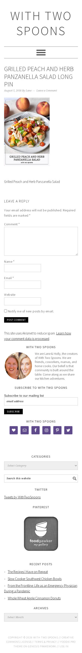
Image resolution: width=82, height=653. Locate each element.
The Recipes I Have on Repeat (28, 572)
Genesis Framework (42, 646)
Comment (12, 224)
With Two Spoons (41, 23)
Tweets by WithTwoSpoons (22, 497)
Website (9, 295)
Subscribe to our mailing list (24, 395)
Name (9, 261)
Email (9, 278)
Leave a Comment (46, 90)
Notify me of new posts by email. (31, 311)
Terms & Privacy (45, 641)
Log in (64, 646)
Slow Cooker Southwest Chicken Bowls (35, 579)
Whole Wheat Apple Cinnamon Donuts (34, 598)
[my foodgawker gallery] (41, 554)
